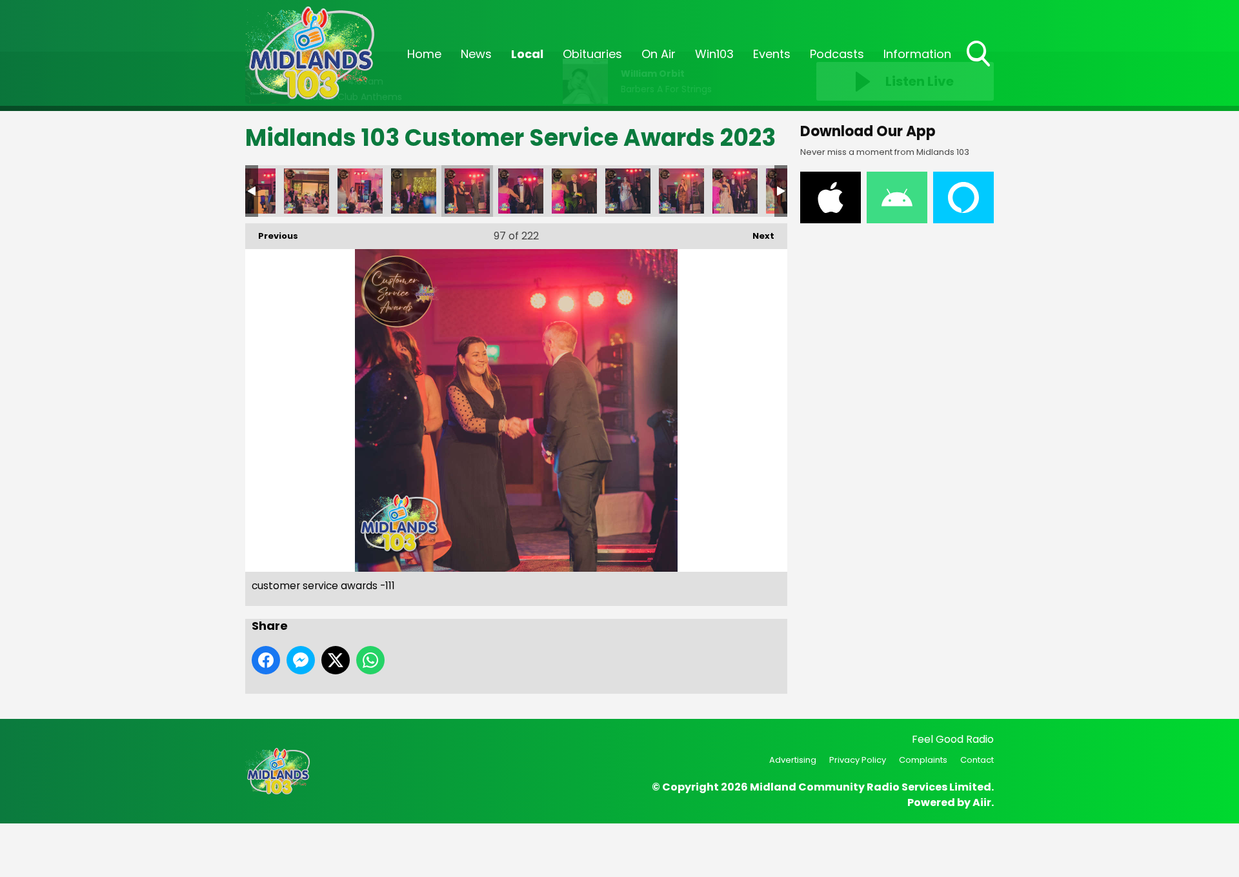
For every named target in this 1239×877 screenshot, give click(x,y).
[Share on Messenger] (301, 660)
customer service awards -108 (306, 191)
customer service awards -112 (520, 191)
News (476, 54)
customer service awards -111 (467, 191)
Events (772, 54)
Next (757, 236)
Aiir (981, 802)
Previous (271, 236)
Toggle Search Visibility (979, 67)
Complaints (923, 760)
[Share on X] (335, 660)
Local (527, 54)
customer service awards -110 (413, 191)
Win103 (714, 54)
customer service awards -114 (627, 191)
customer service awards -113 (574, 191)
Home (424, 54)
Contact (977, 760)
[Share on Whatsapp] (370, 660)
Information (917, 54)
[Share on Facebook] (266, 660)
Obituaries (592, 54)
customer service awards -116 (735, 191)
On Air (658, 54)
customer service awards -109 (360, 191)
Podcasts (837, 54)
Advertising (792, 760)
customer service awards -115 (681, 191)
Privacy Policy (857, 760)
